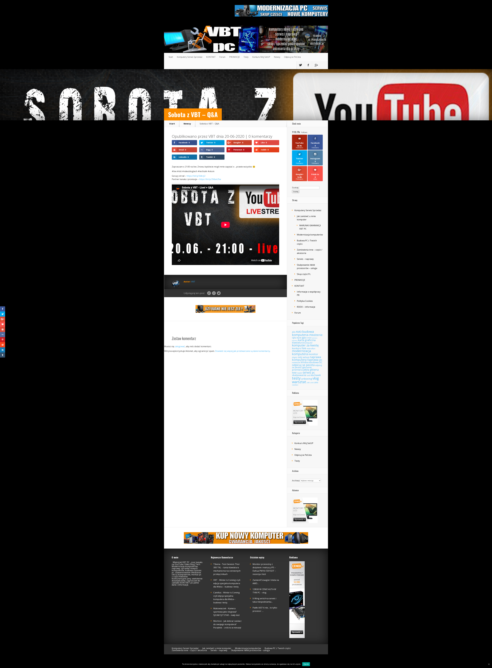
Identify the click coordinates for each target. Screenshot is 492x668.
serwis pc (309, 372)
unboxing (306, 378)
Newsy (277, 57)
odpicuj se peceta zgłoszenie (307, 366)
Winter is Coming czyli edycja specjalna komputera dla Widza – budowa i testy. (226, 583)
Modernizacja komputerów (310, 234)
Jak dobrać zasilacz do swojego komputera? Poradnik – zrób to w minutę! (227, 624)
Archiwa (296, 480)
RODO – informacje (306, 306)
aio (293, 331)
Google (209, 293)
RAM (294, 372)
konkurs (296, 348)
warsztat (299, 381)
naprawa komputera (306, 358)
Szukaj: (295, 187)
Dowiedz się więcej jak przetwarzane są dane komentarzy (242, 351)
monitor (313, 354)
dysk (299, 337)
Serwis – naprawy (305, 259)
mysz (294, 357)
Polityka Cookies (305, 301)
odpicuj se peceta (303, 365)
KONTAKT (211, 57)
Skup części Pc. (304, 274)
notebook (296, 362)
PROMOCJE (234, 57)
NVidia (304, 362)
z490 (308, 383)
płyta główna (311, 369)
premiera (297, 369)
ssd (308, 375)
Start (171, 57)
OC (320, 362)
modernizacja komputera (301, 352)
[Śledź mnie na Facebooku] (308, 65)
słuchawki (316, 375)
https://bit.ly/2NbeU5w (210, 179)
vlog (315, 378)
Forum (222, 57)
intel (309, 337)
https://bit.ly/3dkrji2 (196, 175)
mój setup (303, 357)
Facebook (214, 293)
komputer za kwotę (305, 345)
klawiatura (298, 342)
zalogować (180, 346)
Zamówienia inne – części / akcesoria (189, 650)
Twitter (219, 293)
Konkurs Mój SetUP (261, 57)
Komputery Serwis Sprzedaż (189, 57)
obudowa (313, 362)
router (299, 373)
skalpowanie (299, 375)
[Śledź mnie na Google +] (316, 65)
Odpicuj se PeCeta (292, 57)
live (304, 348)
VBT (211, 136)
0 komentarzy (260, 136)
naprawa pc (314, 360)
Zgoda (306, 664)
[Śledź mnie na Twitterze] (300, 65)
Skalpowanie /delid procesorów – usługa (250, 650)
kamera (314, 338)
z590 (312, 383)
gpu (304, 337)
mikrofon (311, 348)
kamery (294, 340)
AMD (299, 331)
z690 (316, 382)
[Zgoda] (489, 664)
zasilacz (295, 385)
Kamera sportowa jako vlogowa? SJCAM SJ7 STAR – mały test (226, 612)
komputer (308, 343)
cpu (294, 337)
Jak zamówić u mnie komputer (216, 648)
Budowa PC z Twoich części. (278, 648)
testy (296, 378)
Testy (246, 57)
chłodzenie (315, 335)
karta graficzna (307, 340)
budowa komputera (303, 333)
